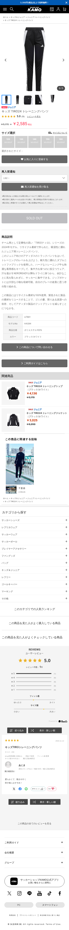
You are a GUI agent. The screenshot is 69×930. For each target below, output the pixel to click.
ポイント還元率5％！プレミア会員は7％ (34, 2)
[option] (34, 2)
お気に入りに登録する (36, 159)
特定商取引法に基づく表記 (50, 915)
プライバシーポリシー (28, 915)
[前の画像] (5, 60)
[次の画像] (63, 60)
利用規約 (12, 915)
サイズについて (60, 132)
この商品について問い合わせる (36, 347)
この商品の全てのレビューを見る (34, 823)
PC (18, 905)
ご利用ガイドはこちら (36, 363)
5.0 (47, 660)
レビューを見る (34, 116)
